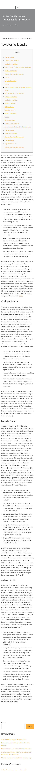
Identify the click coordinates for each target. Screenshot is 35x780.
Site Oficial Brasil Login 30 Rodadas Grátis (13, 739)
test (5, 25)
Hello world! (22, 770)
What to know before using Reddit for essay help (16, 758)
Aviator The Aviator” (11, 71)
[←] (17, 2)
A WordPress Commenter (9, 770)
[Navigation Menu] (17, 7)
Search (3, 723)
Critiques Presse (9, 57)
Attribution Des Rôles (11, 64)
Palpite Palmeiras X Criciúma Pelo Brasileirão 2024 (16, 749)
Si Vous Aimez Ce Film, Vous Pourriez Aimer (18, 67)
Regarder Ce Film (10, 120)
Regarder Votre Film (10, 81)
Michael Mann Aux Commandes (14, 74)
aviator (21, 296)
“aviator (7, 77)
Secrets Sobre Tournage (12, 61)
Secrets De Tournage (11, 97)
